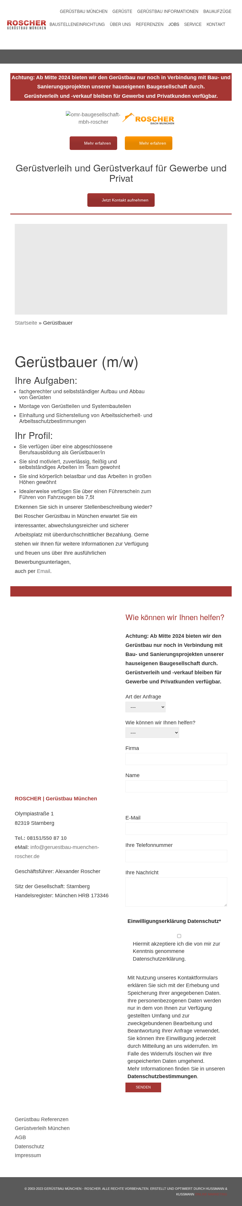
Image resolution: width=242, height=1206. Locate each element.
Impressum (28, 1155)
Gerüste (122, 11)
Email (43, 571)
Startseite (26, 323)
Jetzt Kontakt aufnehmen (125, 200)
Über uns (120, 24)
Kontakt (216, 24)
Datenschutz (29, 1146)
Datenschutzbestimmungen (162, 1076)
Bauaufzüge (217, 11)
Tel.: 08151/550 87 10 (41, 838)
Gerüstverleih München (42, 1128)
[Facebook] (231, 24)
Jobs (174, 24)
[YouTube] (225, 38)
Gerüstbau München (83, 11)
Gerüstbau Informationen (167, 11)
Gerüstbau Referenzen (41, 1119)
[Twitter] (231, 38)
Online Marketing (211, 1194)
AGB (20, 1137)
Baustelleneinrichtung (77, 24)
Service (193, 24)
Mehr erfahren (97, 143)
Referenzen (149, 24)
